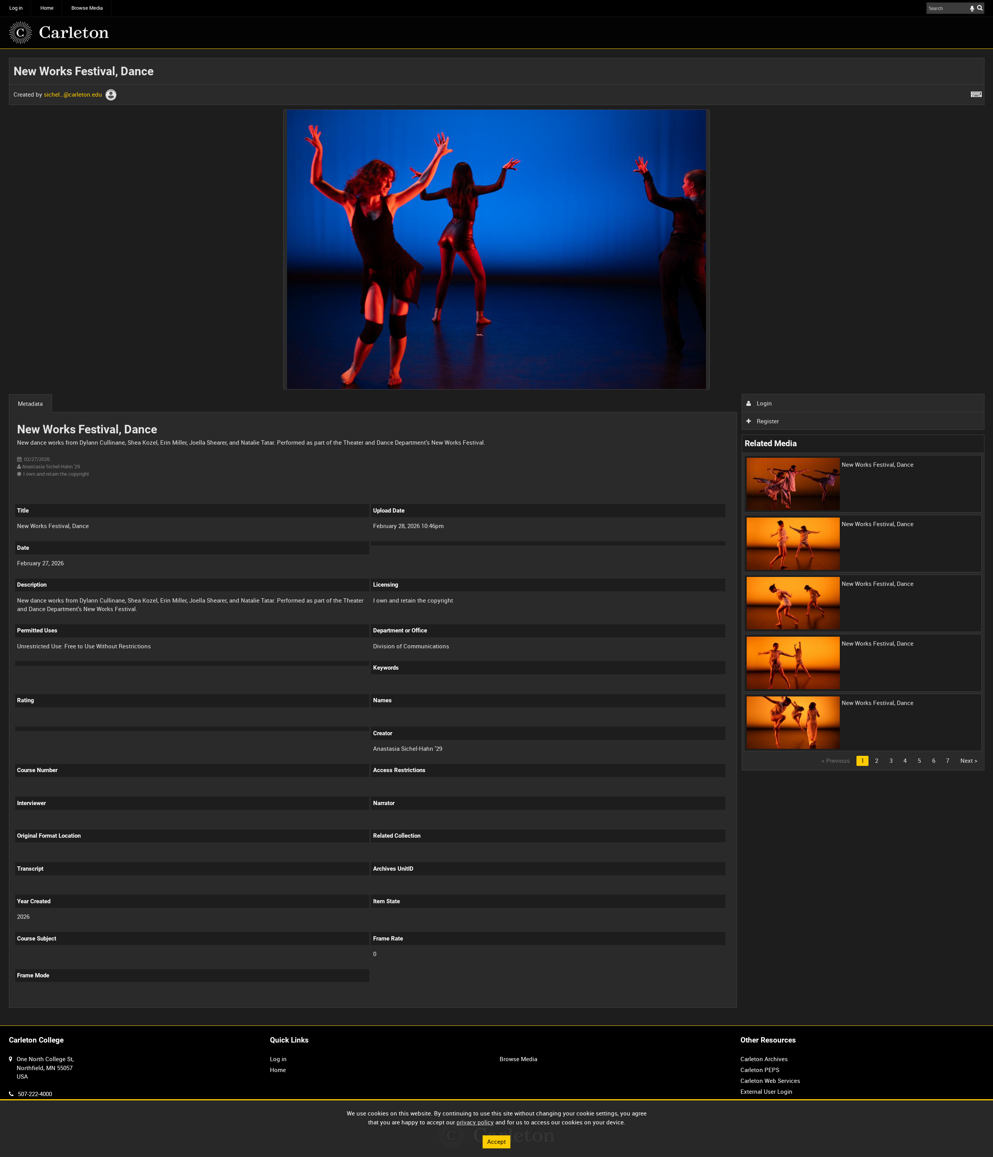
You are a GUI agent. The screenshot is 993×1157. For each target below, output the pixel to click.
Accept (496, 1141)
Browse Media (87, 8)
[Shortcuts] (976, 93)
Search (980, 7)
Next (968, 760)
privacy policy (475, 1122)
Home (47, 8)
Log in (15, 8)
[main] (496, 537)
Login (763, 403)
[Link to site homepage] (59, 32)
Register (767, 421)
